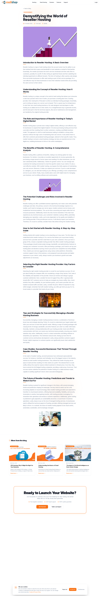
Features (59, 2)
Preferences (81, 589)
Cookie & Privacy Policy (35, 592)
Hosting (34, 2)
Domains (52, 2)
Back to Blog (28, 8)
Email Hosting (43, 2)
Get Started (42, 506)
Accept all (72, 589)
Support (66, 2)
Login (96, 2)
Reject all (64, 589)
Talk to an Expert (56, 506)
